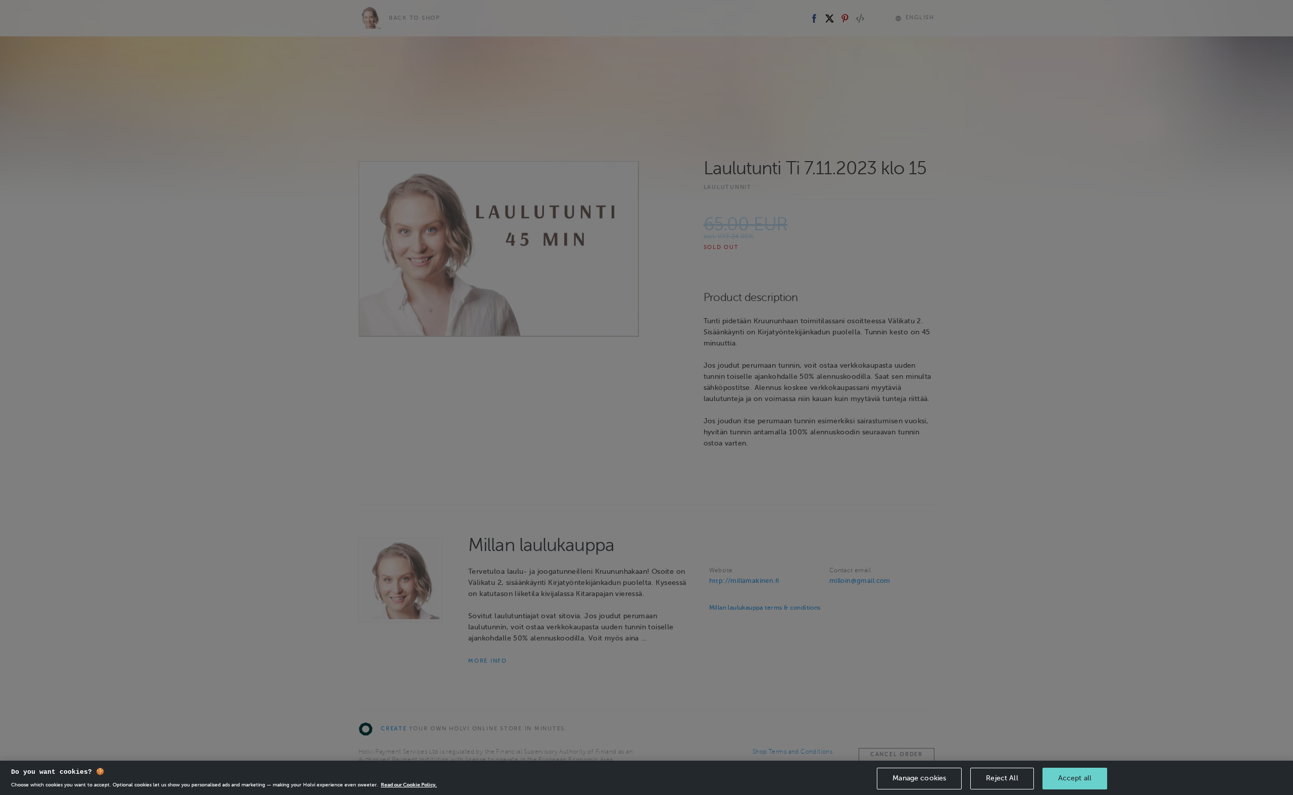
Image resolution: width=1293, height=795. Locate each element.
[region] (646, 778)
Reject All (1002, 778)
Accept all (1074, 778)
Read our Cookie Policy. (409, 784)
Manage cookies (919, 778)
